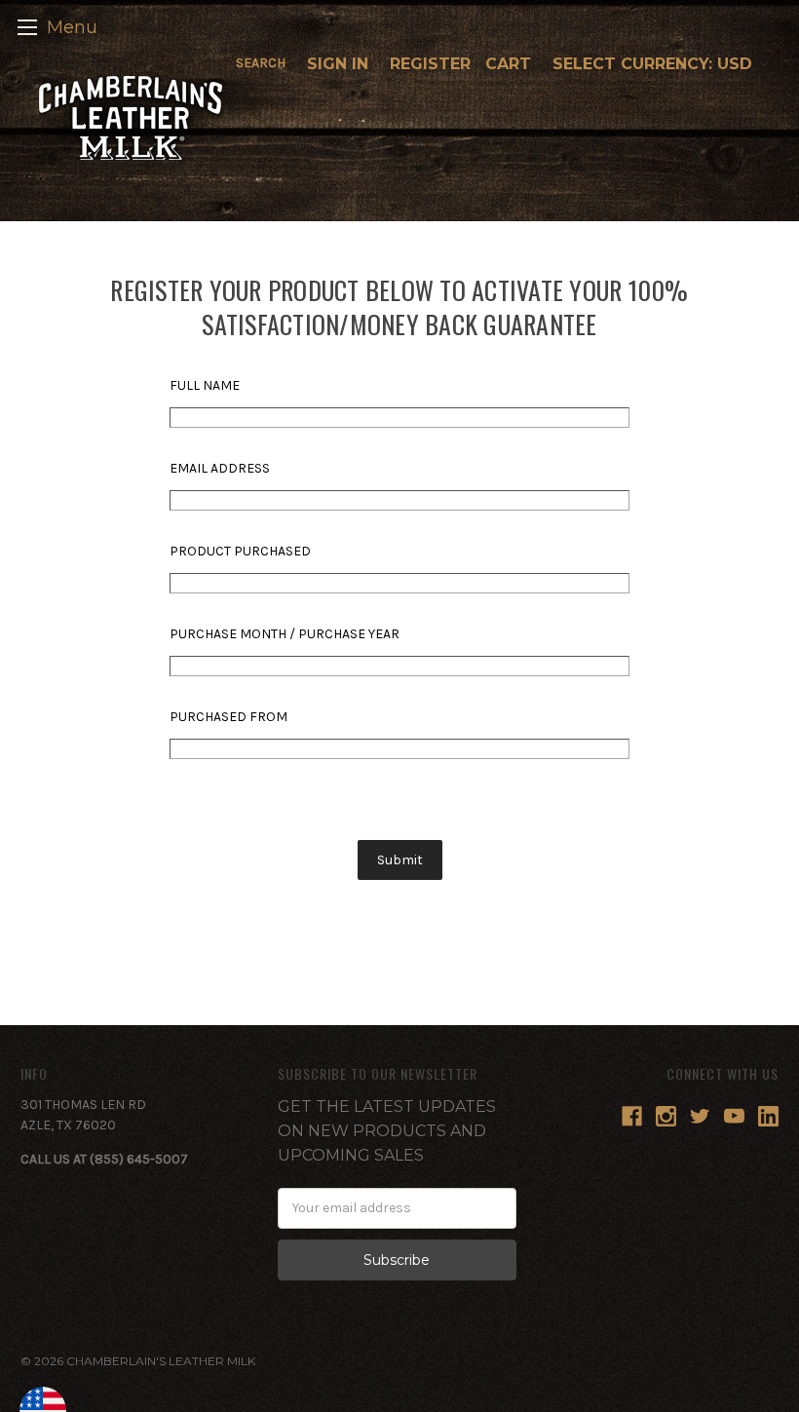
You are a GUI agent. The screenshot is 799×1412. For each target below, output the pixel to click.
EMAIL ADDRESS (220, 468)
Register (430, 64)
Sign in (337, 64)
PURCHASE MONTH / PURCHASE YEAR (285, 634)
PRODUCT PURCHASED (240, 551)
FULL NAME (205, 385)
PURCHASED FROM (228, 716)
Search (260, 63)
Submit (400, 860)
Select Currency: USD (654, 64)
